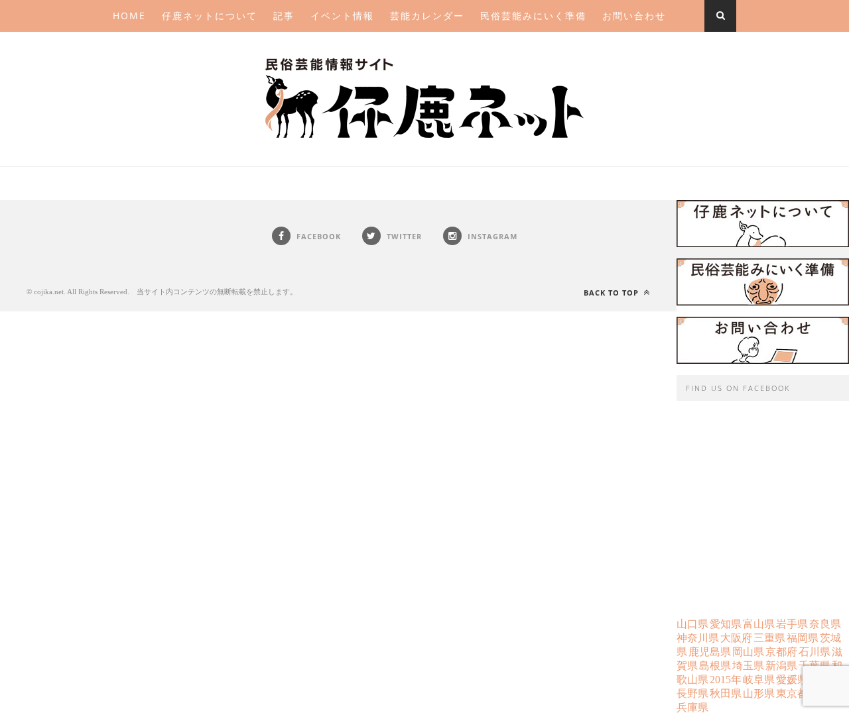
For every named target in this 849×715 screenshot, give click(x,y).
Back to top (612, 293)
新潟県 (781, 665)
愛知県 (726, 624)
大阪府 (736, 637)
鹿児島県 (709, 651)
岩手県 (792, 624)
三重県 (769, 637)
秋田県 (726, 693)
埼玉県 (748, 665)
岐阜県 (759, 679)
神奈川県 (698, 637)
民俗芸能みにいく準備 (533, 15)
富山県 (759, 624)
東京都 (792, 693)
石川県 (814, 651)
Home (129, 15)
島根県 (715, 665)
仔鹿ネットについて (209, 15)
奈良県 (825, 624)
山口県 (692, 624)
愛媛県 (792, 679)
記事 (283, 15)
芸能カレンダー (427, 15)
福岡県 (802, 637)
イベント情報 (342, 15)
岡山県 (748, 651)
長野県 (692, 693)
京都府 (781, 651)
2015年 (726, 679)
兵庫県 (692, 707)
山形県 (759, 693)
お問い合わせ (634, 15)
